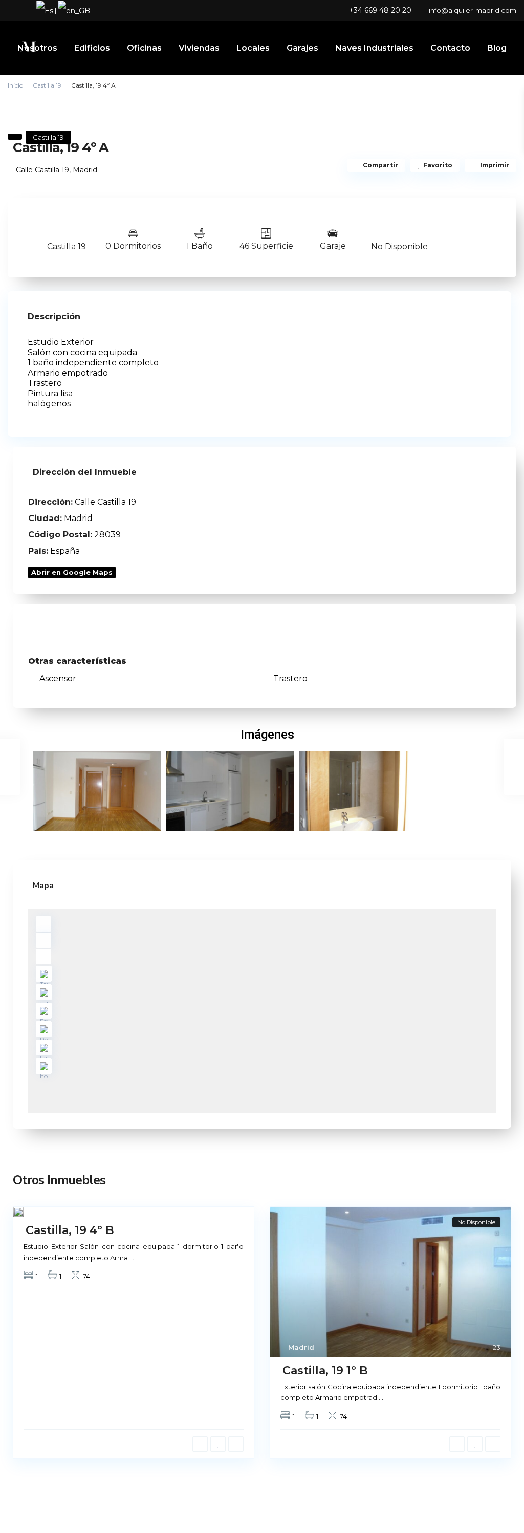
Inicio (15, 85)
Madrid (85, 170)
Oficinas (144, 48)
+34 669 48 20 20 (380, 10)
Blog (497, 48)
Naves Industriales (374, 48)
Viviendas (199, 48)
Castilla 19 (47, 85)
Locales (253, 48)
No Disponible (399, 246)
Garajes (302, 48)
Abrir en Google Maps (72, 572)
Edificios (92, 48)
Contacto (450, 48)
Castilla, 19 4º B (70, 1230)
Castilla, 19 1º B (325, 1370)
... (131, 1258)
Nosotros (37, 48)
